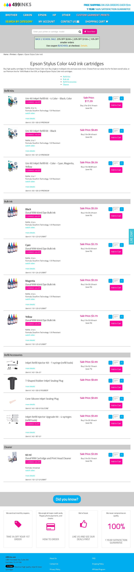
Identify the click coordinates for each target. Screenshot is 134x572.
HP (54, 15)
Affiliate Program (98, 569)
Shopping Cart (95, 21)
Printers (13, 54)
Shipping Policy (98, 564)
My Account (47, 21)
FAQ (93, 558)
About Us (53, 558)
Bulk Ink (66, 79)
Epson (42, 15)
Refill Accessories (69, 82)
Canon (27, 15)
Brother (11, 15)
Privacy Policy (55, 569)
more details (30, 118)
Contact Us (69, 21)
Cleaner (66, 84)
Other (66, 15)
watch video (30, 113)
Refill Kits (66, 76)
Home (6, 54)
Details (84, 45)
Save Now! (90, 31)
